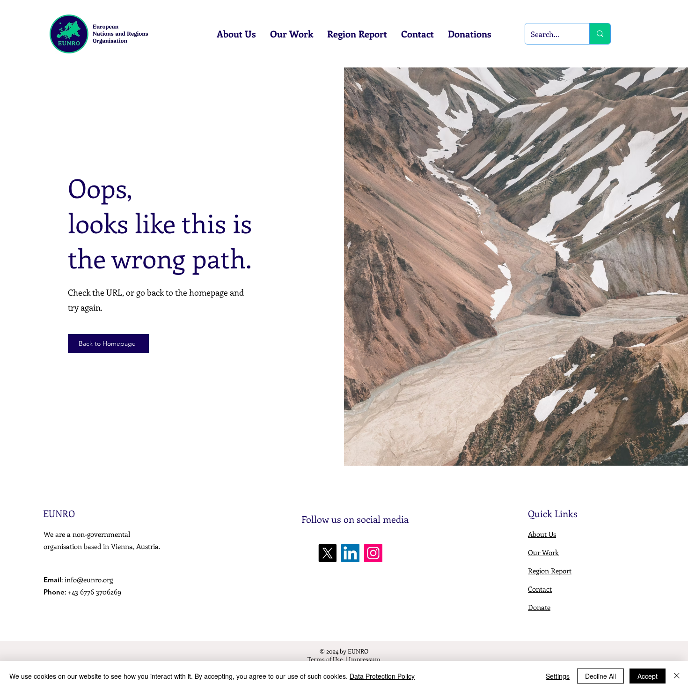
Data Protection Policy (382, 676)
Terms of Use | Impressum (344, 659)
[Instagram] (373, 553)
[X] (327, 553)
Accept (647, 676)
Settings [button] (558, 676)
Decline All (600, 676)
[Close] (676, 676)
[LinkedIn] (350, 553)
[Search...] (599, 33)
